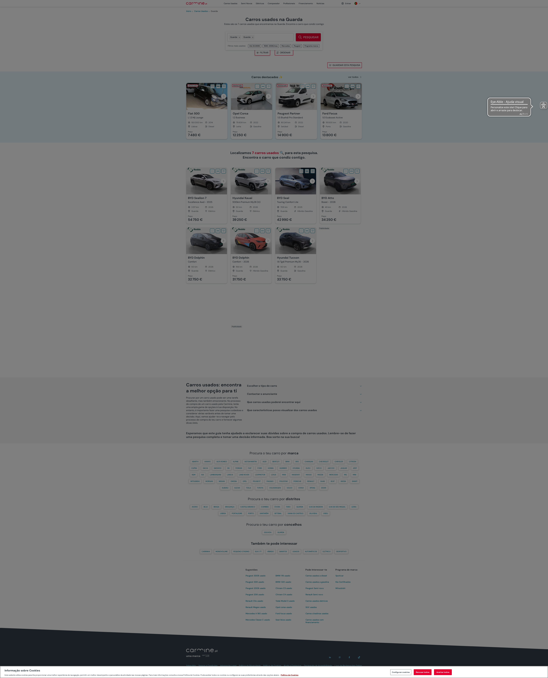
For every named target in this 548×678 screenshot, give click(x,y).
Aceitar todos (442, 672)
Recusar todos (422, 672)
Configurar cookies (401, 672)
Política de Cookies (289, 675)
